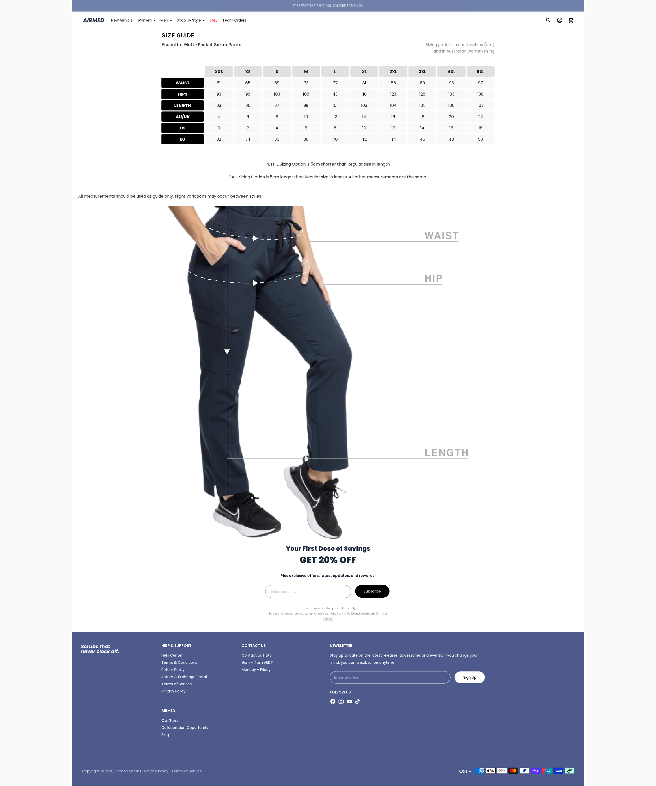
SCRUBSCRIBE (378, 416)
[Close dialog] (420, 336)
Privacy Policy (383, 445)
